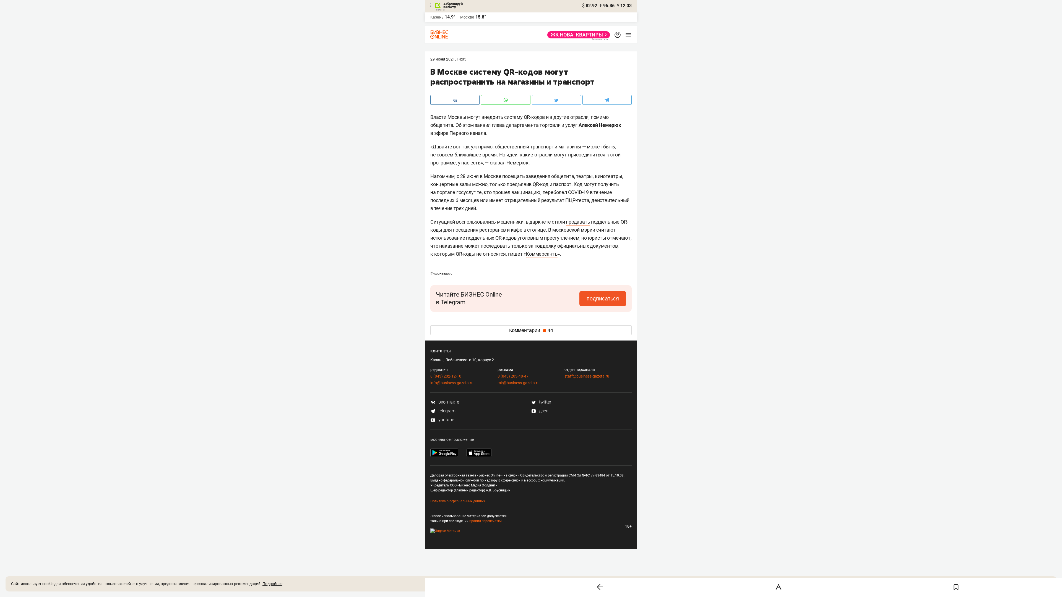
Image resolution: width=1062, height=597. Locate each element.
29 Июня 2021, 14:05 (448, 59)
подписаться (603, 298)
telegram (446, 410)
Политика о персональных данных (457, 501)
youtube (445, 419)
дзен (543, 410)
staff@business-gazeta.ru (586, 376)
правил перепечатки (485, 521)
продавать (578, 222)
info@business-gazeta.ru (451, 383)
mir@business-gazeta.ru (519, 383)
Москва (467, 17)
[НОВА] (577, 34)
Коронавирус (441, 274)
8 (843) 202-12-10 (445, 376)
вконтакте (448, 402)
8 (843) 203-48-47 (513, 376)
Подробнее (272, 584)
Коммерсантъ (542, 254)
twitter (544, 402)
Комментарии (531, 330)
